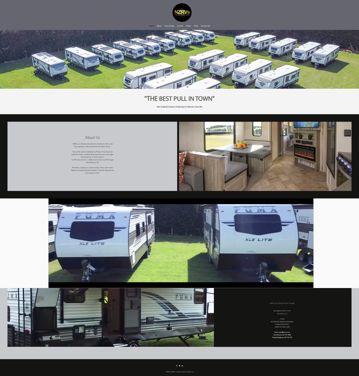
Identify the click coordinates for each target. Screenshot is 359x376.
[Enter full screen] (311, 285)
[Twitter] (179, 366)
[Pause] (51, 285)
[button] (179, 59)
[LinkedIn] (182, 366)
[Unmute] (54, 285)
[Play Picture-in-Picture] (307, 285)
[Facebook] (177, 366)
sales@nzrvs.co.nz (284, 332)
